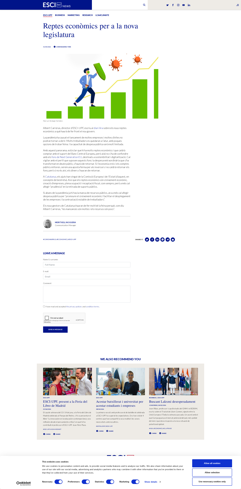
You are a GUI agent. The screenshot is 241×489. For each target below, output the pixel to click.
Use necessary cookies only (212, 481)
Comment (47, 283)
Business (60, 15)
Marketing (74, 15)
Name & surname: (50, 259)
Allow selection (212, 472)
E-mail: (46, 271)
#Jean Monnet (55, 429)
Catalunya (50, 176)
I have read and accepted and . (72, 306)
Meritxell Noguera (65, 222)
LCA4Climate (102, 15)
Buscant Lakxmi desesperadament (172, 401)
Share (57, 434)
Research (87, 15)
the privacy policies (74, 306)
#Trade (169, 428)
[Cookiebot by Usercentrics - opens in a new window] (23, 483)
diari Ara (98, 127)
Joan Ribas (153, 405)
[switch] (86, 482)
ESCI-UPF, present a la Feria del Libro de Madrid (65, 403)
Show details (150, 482)
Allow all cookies (212, 463)
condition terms (92, 306)
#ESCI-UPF (72, 239)
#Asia (151, 428)
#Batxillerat (100, 426)
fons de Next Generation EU (67, 157)
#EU (164, 428)
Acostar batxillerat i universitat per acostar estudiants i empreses (119, 403)
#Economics (62, 239)
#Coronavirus (49, 239)
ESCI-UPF (47, 15)
